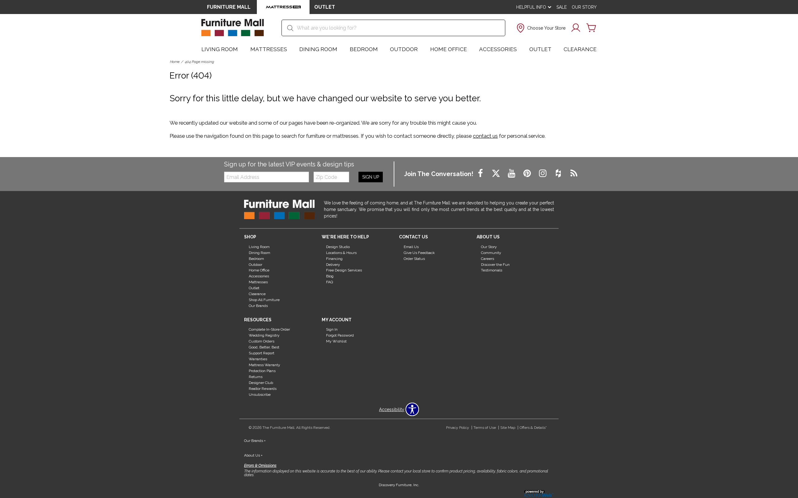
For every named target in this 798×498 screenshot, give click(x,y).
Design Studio (338, 247)
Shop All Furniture (264, 300)
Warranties (258, 359)
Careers (487, 258)
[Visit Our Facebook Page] (481, 173)
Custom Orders (261, 341)
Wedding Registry (264, 335)
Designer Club (261, 383)
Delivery (333, 264)
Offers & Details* (533, 427)
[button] (540, 28)
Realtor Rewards (262, 388)
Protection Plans (262, 371)
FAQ (329, 282)
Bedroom (364, 49)
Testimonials (491, 270)
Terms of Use (485, 427)
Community (491, 253)
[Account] (575, 28)
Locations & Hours (341, 253)
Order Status (414, 258)
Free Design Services (344, 270)
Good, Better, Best (264, 347)
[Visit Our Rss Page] (574, 173)
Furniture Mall (229, 7)
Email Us (411, 247)
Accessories (498, 49)
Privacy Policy (457, 427)
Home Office (448, 49)
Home (175, 62)
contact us (485, 136)
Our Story (584, 7)
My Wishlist (336, 341)
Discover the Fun (495, 264)
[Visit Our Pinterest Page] (527, 173)
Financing (334, 258)
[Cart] (591, 28)
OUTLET (324, 7)
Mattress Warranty (264, 365)
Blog (330, 276)
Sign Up (370, 177)
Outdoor (404, 49)
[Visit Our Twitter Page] (496, 173)
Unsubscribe (260, 394)
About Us (253, 455)
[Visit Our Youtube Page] (512, 173)
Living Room (219, 49)
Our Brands (258, 306)
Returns (255, 377)
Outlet (540, 49)
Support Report (261, 353)
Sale (561, 7)
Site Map (507, 427)
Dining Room (318, 49)
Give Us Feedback (419, 253)
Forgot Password (340, 335)
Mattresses (268, 49)
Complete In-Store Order (269, 329)
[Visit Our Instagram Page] (543, 173)
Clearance (580, 49)
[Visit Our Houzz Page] (559, 173)
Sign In (332, 329)
